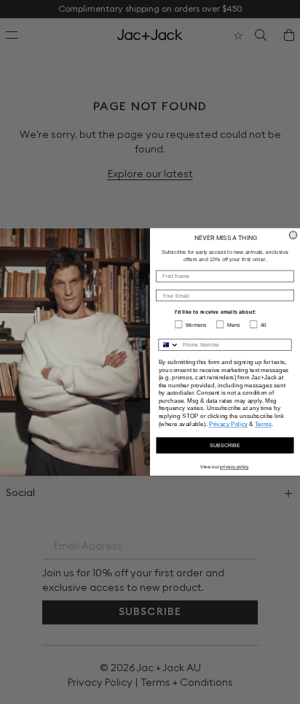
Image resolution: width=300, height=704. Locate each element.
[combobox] (168, 344)
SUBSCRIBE (225, 445)
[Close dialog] (293, 235)
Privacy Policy (228, 423)
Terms (263, 423)
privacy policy (234, 466)
